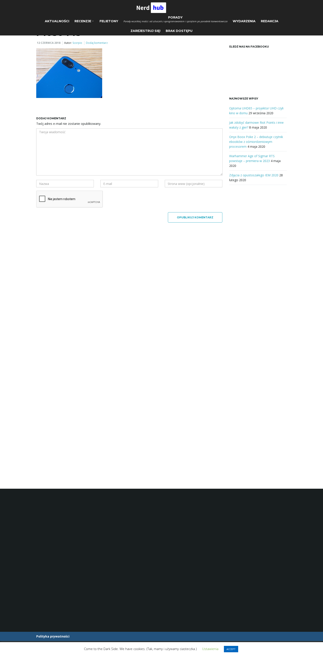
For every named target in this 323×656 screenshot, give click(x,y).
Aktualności (57, 21)
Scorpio (77, 43)
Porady (175, 19)
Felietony (109, 21)
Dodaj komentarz (97, 43)
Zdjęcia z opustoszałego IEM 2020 (253, 175)
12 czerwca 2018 (48, 43)
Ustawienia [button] (210, 649)
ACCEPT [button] (231, 649)
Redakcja (269, 21)
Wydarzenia (244, 21)
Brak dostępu (179, 31)
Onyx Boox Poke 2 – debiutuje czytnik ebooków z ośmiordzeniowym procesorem (256, 142)
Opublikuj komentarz (195, 217)
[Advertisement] (258, 262)
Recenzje (83, 21)
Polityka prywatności (52, 636)
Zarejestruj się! (145, 31)
